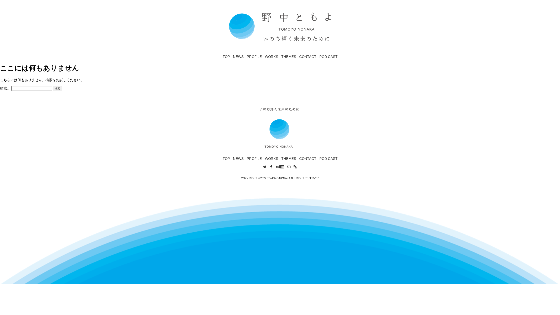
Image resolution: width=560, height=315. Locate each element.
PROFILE (254, 57)
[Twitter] (264, 167)
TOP (226, 57)
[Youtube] (280, 167)
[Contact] (288, 167)
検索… (5, 88)
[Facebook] (271, 167)
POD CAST (328, 57)
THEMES (288, 57)
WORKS (271, 57)
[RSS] (295, 167)
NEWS (238, 57)
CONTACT (307, 57)
